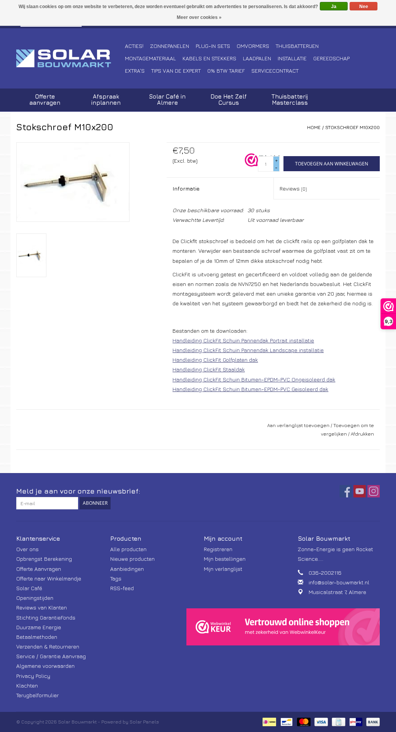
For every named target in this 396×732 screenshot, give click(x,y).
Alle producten (128, 549)
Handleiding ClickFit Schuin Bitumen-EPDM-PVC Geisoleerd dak (250, 389)
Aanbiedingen (127, 568)
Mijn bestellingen (225, 558)
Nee (363, 6)
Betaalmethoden (36, 636)
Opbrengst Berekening (44, 558)
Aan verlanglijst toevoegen (298, 425)
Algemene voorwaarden (45, 665)
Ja (333, 6)
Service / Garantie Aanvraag (51, 656)
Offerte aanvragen (44, 99)
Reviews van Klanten (41, 607)
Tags (115, 578)
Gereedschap (331, 58)
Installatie (292, 58)
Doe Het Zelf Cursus (228, 99)
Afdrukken (362, 434)
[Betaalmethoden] (268, 721)
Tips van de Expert (176, 70)
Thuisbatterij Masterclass (289, 99)
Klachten (27, 685)
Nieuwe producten (132, 558)
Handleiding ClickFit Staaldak (208, 369)
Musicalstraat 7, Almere (337, 592)
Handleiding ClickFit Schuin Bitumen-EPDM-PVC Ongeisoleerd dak (253, 379)
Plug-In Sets (213, 46)
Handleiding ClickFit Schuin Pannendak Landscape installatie (248, 350)
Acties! (134, 46)
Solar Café (29, 588)
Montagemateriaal (150, 58)
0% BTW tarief (226, 70)
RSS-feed (122, 588)
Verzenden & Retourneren (47, 646)
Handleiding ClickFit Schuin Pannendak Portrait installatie (243, 340)
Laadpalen (257, 58)
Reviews (293, 188)
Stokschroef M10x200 (352, 127)
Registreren (218, 549)
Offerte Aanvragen (38, 568)
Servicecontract (275, 70)
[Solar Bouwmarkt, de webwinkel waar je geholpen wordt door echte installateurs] (69, 58)
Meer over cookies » (199, 17)
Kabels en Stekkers (209, 58)
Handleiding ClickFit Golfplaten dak (215, 359)
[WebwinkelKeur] (283, 626)
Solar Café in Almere (167, 99)
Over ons (27, 549)
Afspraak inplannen (106, 99)
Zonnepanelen (169, 46)
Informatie (186, 188)
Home (314, 127)
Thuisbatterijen (297, 46)
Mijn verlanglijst (223, 568)
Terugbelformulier (37, 695)
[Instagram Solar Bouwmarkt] (373, 491)
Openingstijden (34, 597)
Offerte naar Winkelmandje (48, 578)
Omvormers (253, 46)
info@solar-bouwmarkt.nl (339, 582)
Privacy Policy (33, 675)
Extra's (135, 70)
